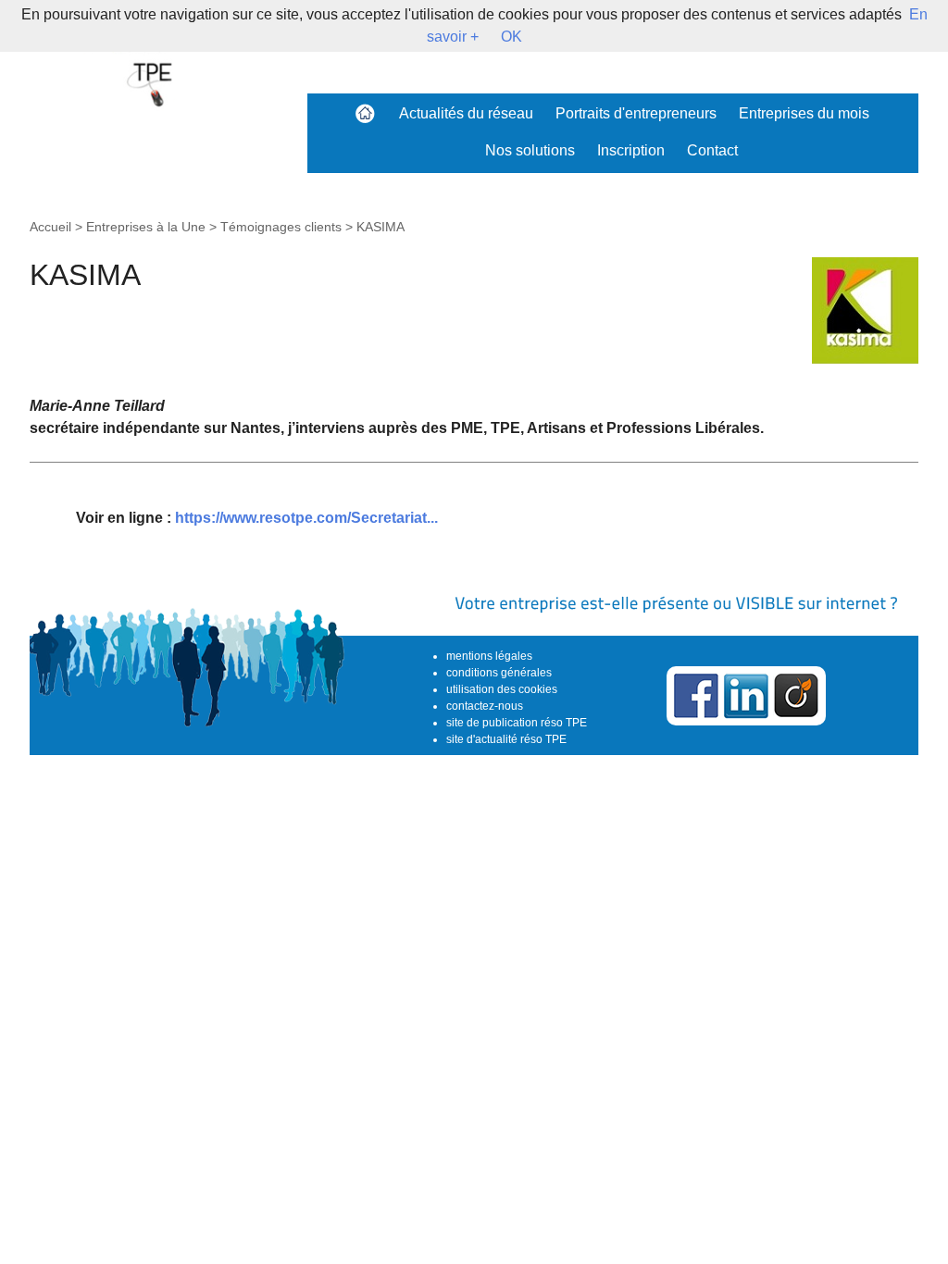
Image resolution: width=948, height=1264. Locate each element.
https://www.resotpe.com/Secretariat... (306, 518)
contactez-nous (484, 706)
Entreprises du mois (804, 113)
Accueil (50, 226)
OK (511, 36)
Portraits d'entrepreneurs (636, 113)
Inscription (631, 150)
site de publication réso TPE (516, 722)
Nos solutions (530, 150)
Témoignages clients (281, 226)
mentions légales (489, 656)
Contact (712, 150)
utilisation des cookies (501, 689)
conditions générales (499, 672)
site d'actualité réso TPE (506, 739)
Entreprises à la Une (146, 226)
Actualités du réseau (466, 113)
